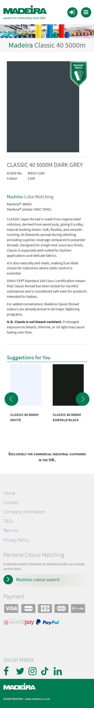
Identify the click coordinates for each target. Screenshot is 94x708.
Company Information (24, 512)
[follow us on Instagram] (33, 671)
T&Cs (8, 521)
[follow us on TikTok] (45, 671)
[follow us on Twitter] (20, 671)
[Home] (25, 10)
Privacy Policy (16, 540)
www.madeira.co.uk (37, 698)
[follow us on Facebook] (8, 671)
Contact (10, 502)
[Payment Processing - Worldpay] (19, 622)
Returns (10, 530)
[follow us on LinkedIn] (58, 671)
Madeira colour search (38, 579)
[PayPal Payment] (48, 622)
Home (9, 493)
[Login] (72, 12)
